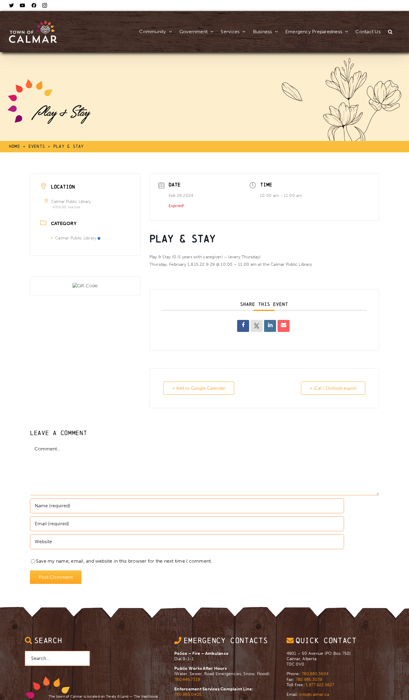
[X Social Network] (257, 326)
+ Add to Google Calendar (198, 388)
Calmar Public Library (75, 238)
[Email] (284, 326)
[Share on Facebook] (243, 326)
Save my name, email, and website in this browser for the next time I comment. (124, 561)
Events (36, 146)
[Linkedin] (270, 326)
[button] (390, 25)
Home (14, 146)
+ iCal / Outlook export (333, 388)
